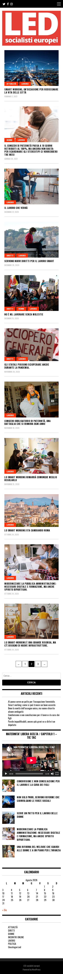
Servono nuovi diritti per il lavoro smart (29, 261)
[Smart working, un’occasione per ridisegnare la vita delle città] (31, 68)
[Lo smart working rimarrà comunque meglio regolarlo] (31, 456)
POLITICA (12, 944)
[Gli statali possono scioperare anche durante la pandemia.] (31, 344)
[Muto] (52, 773)
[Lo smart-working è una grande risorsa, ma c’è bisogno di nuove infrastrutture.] (31, 621)
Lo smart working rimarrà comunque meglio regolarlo (30, 478)
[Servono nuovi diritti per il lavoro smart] (31, 240)
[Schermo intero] (57, 773)
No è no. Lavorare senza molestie (23, 314)
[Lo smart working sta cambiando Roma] (31, 510)
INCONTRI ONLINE (16, 937)
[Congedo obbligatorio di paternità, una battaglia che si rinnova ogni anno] (31, 399)
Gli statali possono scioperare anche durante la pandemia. (26, 366)
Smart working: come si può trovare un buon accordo (31, 705)
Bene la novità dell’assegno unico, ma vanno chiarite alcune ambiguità (31, 710)
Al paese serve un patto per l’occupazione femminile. (31, 701)
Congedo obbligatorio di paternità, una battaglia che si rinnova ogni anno (27, 422)
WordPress (36, 969)
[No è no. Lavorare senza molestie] (31, 293)
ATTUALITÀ (11, 83)
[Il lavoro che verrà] (31, 186)
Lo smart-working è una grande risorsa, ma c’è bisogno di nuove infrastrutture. (30, 644)
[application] (31, 760)
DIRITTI (10, 255)
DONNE (9, 139)
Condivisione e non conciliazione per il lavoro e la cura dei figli (33, 716)
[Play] (6, 773)
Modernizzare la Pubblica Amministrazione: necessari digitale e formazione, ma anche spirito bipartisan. (30, 586)
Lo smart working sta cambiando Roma (27, 530)
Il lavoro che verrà (16, 208)
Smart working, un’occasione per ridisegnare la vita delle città (31, 91)
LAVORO (25, 83)
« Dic (4, 910)
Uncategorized (14, 947)
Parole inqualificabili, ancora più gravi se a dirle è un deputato (31, 723)
